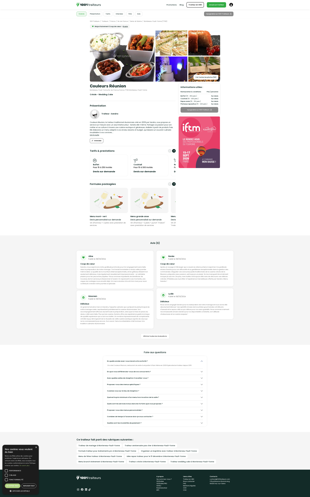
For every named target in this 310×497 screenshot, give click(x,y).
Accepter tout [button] (12, 486)
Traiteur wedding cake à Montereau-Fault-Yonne (192, 461)
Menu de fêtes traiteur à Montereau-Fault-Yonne (100, 456)
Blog (182, 5)
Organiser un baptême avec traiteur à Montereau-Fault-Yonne (169, 451)
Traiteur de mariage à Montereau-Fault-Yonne (99, 445)
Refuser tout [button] (29, 486)
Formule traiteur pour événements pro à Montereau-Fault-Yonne (107, 451)
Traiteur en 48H (195, 5)
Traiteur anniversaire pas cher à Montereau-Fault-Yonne (150, 445)
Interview (97, 141)
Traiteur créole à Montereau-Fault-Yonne (147, 461)
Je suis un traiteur (216, 5)
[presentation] (170, 151)
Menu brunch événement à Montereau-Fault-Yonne (101, 461)
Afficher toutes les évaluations (155, 336)
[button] (20, 491)
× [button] (36, 447)
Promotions (172, 5)
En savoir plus (25, 465)
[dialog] (20, 470)
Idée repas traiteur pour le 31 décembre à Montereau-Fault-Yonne (156, 456)
